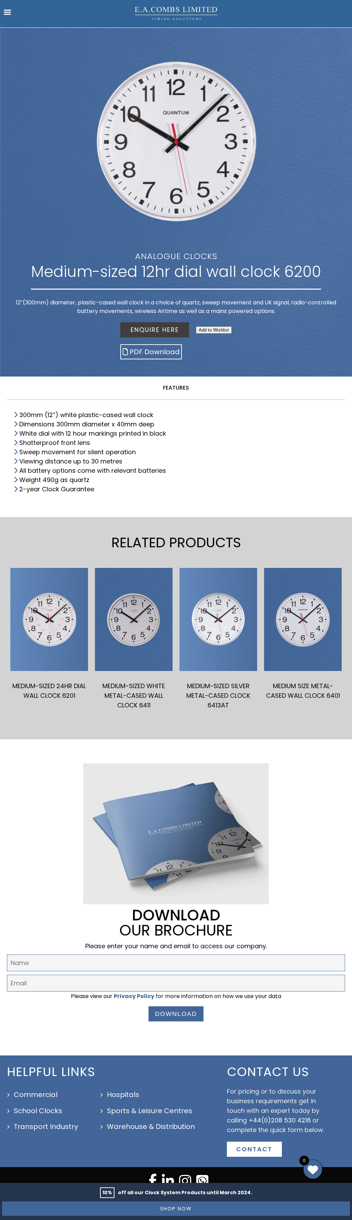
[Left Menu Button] (7, 14)
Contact (254, 1149)
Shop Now (176, 1208)
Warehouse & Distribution (151, 1126)
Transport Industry (46, 1126)
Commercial (35, 1094)
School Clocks (38, 1111)
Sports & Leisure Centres (149, 1111)
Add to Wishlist (214, 330)
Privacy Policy (134, 996)
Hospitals (123, 1094)
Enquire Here (155, 329)
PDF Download (155, 352)
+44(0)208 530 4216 (280, 1120)
